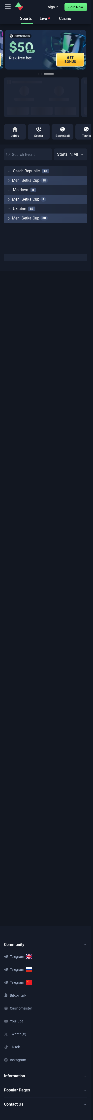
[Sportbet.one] (19, 6)
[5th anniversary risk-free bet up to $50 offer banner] (45, 50)
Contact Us (13, 1104)
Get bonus (70, 60)
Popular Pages (17, 1090)
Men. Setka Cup (25, 180)
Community (14, 944)
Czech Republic (26, 171)
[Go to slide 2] (41, 73)
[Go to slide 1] (38, 73)
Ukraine (19, 208)
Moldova (20, 189)
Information (14, 1076)
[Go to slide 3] (49, 73)
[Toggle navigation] (7, 6)
